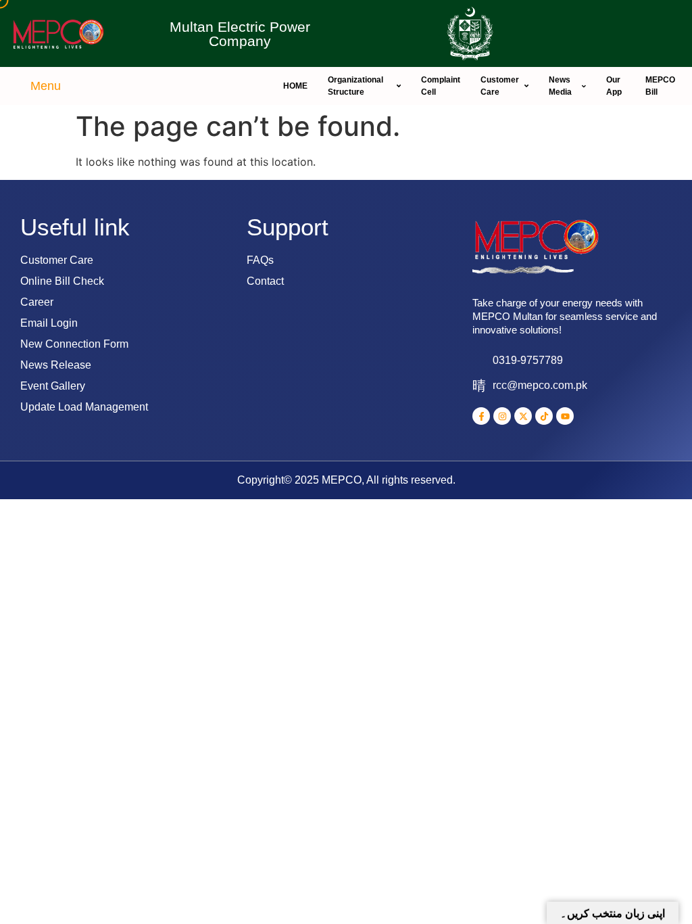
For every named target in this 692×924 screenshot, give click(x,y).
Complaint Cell (440, 86)
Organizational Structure (355, 86)
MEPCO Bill (660, 86)
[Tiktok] (544, 416)
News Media (560, 86)
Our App (614, 86)
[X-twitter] (523, 416)
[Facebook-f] (481, 416)
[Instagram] (502, 416)
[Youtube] (565, 416)
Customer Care (499, 86)
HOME (295, 86)
